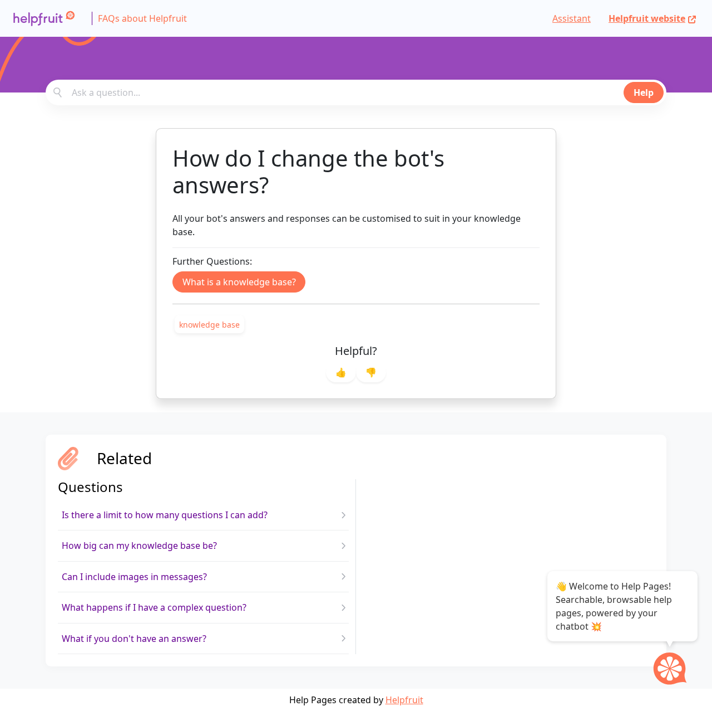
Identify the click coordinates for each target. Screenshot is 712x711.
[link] (209, 324)
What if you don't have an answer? (134, 638)
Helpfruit (404, 700)
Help (644, 92)
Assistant (571, 18)
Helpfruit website (647, 18)
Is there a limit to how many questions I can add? (165, 515)
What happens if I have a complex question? (154, 607)
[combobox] (356, 92)
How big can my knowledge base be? (139, 545)
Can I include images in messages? (134, 577)
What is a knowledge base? (239, 282)
